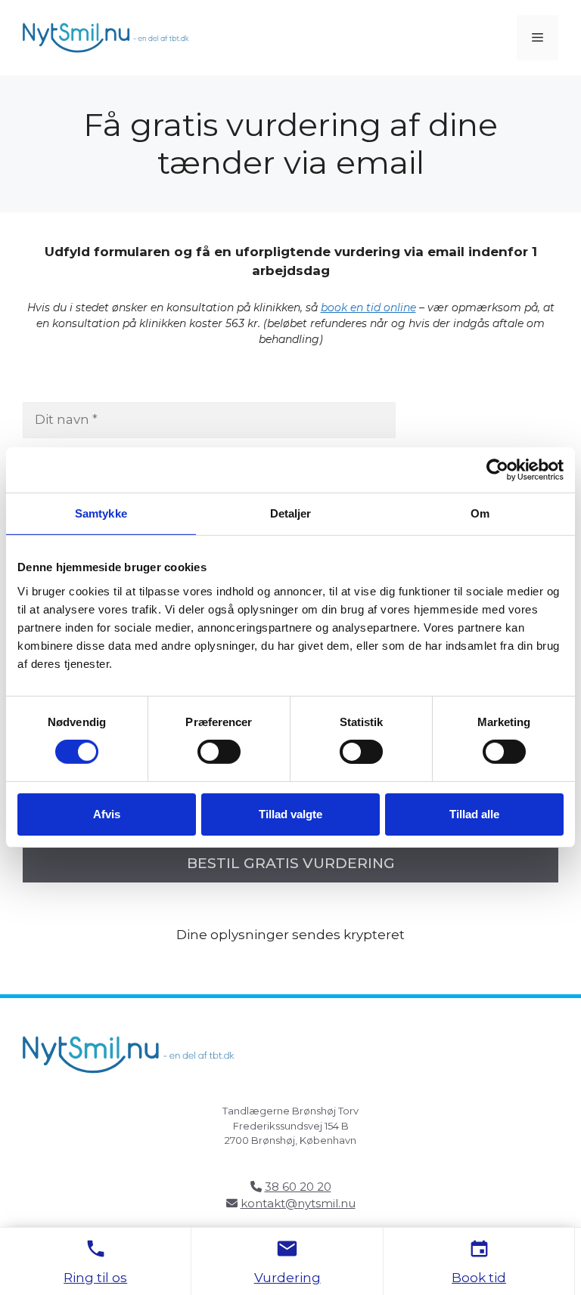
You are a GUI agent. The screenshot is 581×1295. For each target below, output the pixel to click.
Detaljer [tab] (291, 513)
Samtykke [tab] (101, 513)
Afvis (106, 814)
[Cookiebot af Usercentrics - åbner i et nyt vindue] (497, 470)
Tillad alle (474, 814)
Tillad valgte (290, 814)
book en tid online (368, 307)
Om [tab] (480, 513)
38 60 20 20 (298, 1186)
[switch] (219, 752)
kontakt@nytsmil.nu (298, 1203)
